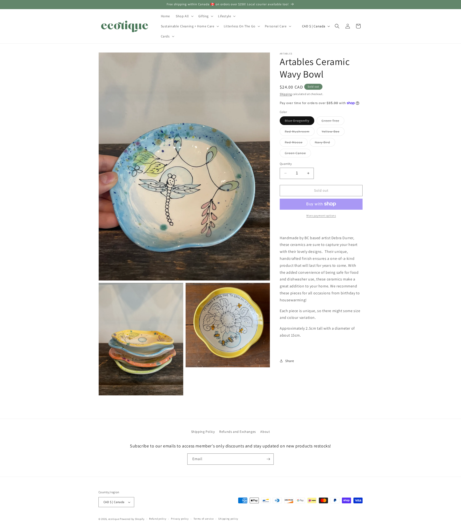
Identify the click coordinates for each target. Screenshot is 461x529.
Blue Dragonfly (299, 121)
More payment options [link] (321, 215)
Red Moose (296, 143)
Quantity (286, 164)
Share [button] (289, 360)
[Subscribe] (268, 459)
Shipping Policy (203, 431)
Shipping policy (228, 519)
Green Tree (332, 121)
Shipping (286, 94)
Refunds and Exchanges (237, 431)
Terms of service (204, 519)
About (265, 431)
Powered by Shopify (132, 519)
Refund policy (157, 519)
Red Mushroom (300, 132)
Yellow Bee (333, 132)
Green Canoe (298, 154)
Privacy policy (180, 519)
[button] (184, 16)
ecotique (114, 519)
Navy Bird (325, 143)
